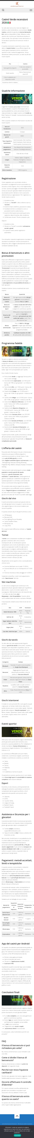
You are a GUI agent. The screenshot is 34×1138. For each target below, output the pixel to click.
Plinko (27, 690)
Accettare (17, 1135)
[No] (32, 1131)
